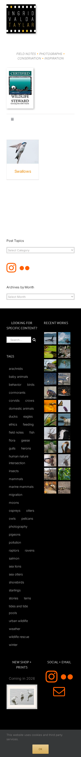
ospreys (14, 510)
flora (12, 440)
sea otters (16, 574)
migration (15, 494)
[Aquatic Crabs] (50, 392)
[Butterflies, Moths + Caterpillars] (64, 406)
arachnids (16, 368)
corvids (14, 400)
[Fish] (64, 379)
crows (29, 400)
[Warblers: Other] (50, 419)
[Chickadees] (50, 487)
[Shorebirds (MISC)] (50, 379)
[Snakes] (50, 352)
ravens (29, 550)
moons (14, 502)
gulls (12, 448)
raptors (14, 550)
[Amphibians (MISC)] (64, 364)
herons (26, 448)
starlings (15, 590)
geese (25, 440)
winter (13, 645)
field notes (16, 432)
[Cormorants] (64, 447)
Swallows (22, 171)
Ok (40, 749)
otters (30, 510)
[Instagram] (11, 268)
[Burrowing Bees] (64, 487)
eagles (28, 416)
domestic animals (21, 408)
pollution (15, 542)
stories (13, 598)
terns (27, 598)
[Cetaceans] (50, 338)
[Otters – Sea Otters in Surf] (64, 338)
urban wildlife (18, 621)
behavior (15, 384)
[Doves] (50, 447)
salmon (14, 558)
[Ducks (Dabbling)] (50, 460)
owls (12, 518)
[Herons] (64, 433)
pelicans (27, 518)
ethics (13, 424)
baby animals (18, 376)
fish (31, 432)
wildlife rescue (19, 637)
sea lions (15, 566)
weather (14, 629)
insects (14, 471)
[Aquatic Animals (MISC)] (64, 391)
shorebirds (16, 582)
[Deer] (50, 474)
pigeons (14, 534)
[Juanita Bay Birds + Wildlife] (50, 365)
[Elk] (64, 460)
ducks (13, 416)
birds (30, 384)
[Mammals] (50, 433)
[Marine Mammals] (64, 419)
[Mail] (59, 691)
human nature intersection (18, 459)
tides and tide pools (18, 609)
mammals (16, 479)
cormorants (17, 392)
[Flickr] (24, 268)
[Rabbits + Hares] (64, 352)
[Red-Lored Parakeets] (64, 474)
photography (18, 526)
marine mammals (21, 486)
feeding (28, 424)
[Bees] (50, 406)
